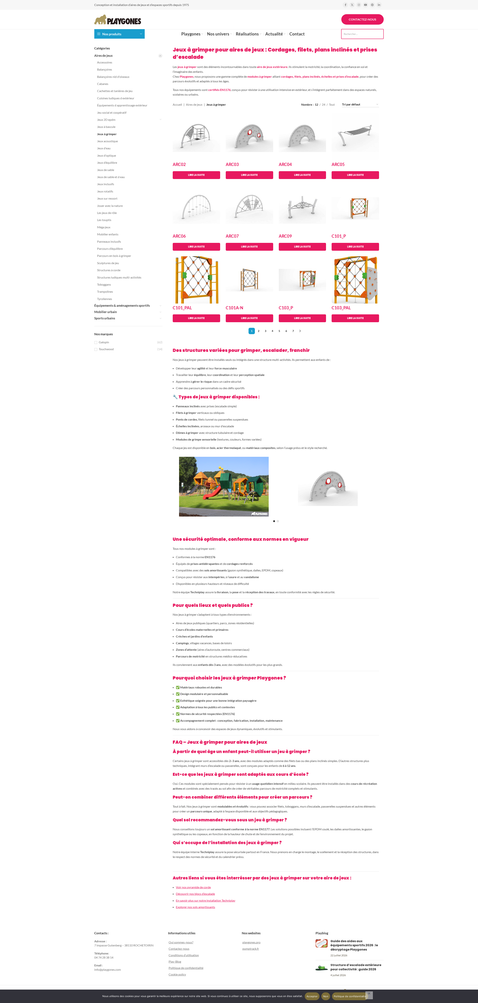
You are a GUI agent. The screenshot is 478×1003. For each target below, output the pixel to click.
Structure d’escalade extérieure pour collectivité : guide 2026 (355, 967)
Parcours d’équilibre (110, 248)
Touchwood (106, 349)
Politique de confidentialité (186, 968)
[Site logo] (117, 19)
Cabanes (102, 83)
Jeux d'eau (104, 148)
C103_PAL (341, 307)
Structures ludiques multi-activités (119, 277)
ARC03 (232, 164)
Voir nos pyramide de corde (193, 887)
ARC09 (285, 236)
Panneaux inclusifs (109, 241)
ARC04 (285, 164)
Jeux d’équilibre (107, 162)
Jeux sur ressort (107, 198)
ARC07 (232, 236)
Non (325, 996)
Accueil (177, 104)
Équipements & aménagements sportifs (122, 305)
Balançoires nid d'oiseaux (113, 76)
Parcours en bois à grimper (114, 255)
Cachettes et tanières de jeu (115, 91)
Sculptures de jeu (108, 263)
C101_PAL (182, 307)
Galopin (104, 342)
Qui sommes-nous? (181, 942)
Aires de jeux (103, 55)
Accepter (312, 996)
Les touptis (104, 220)
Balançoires (104, 69)
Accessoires (104, 62)
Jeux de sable (105, 170)
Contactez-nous (362, 19)
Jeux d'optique (106, 155)
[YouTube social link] (365, 5)
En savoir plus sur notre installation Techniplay (205, 900)
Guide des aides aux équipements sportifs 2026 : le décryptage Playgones (354, 945)
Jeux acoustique (107, 141)
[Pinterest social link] (372, 5)
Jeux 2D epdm (106, 119)
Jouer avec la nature (110, 205)
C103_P (286, 307)
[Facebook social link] (345, 5)
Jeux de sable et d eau (111, 177)
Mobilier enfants (107, 234)
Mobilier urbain (105, 312)
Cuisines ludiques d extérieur (115, 98)
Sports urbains (104, 318)
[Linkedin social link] (379, 5)
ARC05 (338, 164)
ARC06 (179, 236)
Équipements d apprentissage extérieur (122, 105)
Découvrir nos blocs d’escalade (195, 893)
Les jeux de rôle (107, 212)
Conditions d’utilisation (184, 955)
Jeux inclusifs (105, 184)
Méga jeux (103, 227)
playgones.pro (251, 942)
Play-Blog (175, 961)
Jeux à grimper (107, 134)
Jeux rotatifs (105, 191)
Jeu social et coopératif (111, 112)
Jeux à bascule (106, 126)
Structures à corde (108, 270)
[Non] (369, 995)
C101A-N (234, 307)
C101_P (339, 236)
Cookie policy (177, 974)
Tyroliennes (104, 299)
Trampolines (105, 291)
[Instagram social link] (359, 5)
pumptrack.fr (250, 948)
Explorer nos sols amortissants (195, 907)
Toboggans (104, 284)
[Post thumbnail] (322, 948)
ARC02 (179, 164)
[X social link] (352, 5)
